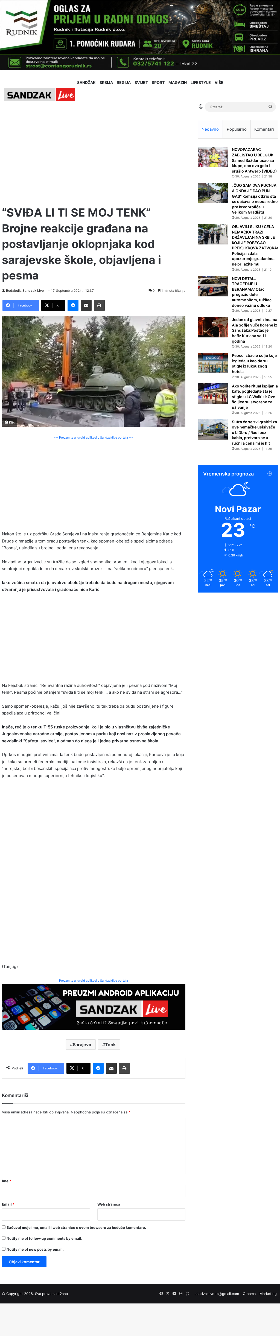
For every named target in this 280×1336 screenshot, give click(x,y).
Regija (124, 82)
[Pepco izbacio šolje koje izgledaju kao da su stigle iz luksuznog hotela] (213, 363)
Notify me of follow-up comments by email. (44, 1238)
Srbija (106, 82)
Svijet (141, 82)
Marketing (268, 1293)
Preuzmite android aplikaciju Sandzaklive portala (93, 980)
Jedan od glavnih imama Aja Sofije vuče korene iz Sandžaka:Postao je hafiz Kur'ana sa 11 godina (254, 330)
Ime (6, 1181)
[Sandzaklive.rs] (39, 94)
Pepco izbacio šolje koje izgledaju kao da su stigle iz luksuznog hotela (254, 363)
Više (219, 82)
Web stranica (108, 1204)
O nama (249, 1293)
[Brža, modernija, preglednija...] (93, 1006)
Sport (158, 82)
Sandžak (86, 82)
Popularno (237, 129)
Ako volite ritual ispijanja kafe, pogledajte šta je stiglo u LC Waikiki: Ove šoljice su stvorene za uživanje (255, 397)
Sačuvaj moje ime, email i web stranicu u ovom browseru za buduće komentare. (76, 1227)
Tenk (110, 1044)
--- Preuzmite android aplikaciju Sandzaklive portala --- (93, 437)
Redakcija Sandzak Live (25, 290)
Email (8, 1204)
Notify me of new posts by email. (35, 1249)
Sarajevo (82, 1044)
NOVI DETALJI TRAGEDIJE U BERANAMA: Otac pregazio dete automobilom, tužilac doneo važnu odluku (252, 292)
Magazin (177, 82)
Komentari (264, 129)
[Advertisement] (93, 158)
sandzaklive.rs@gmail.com (217, 1293)
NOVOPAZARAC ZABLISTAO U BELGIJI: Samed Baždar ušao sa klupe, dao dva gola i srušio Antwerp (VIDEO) (254, 160)
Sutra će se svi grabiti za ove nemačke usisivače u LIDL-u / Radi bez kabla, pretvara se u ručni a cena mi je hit (254, 432)
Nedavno (210, 129)
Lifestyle (201, 82)
